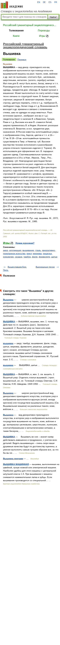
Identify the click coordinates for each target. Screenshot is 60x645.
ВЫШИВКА (9, 321)
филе (35, 257)
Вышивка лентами (13, 458)
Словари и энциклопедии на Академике (26, 11)
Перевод (21, 59)
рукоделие (8, 257)
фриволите (44, 257)
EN (38, 2)
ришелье (47, 253)
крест (29, 253)
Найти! (53, 17)
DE (44, 2)
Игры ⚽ (44, 36)
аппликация (15, 250)
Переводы (44, 30)
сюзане (18, 257)
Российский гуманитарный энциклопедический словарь (30, 25)
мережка (37, 253)
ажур (5, 250)
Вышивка (8, 299)
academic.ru (12, 5)
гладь (38, 250)
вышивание (28, 250)
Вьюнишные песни (45, 267)
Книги (16, 36)
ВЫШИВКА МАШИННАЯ (16, 464)
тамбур (27, 257)
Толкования (16, 30)
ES (50, 2)
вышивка (8, 343)
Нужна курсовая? (25, 243)
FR (55, 2)
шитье (54, 257)
